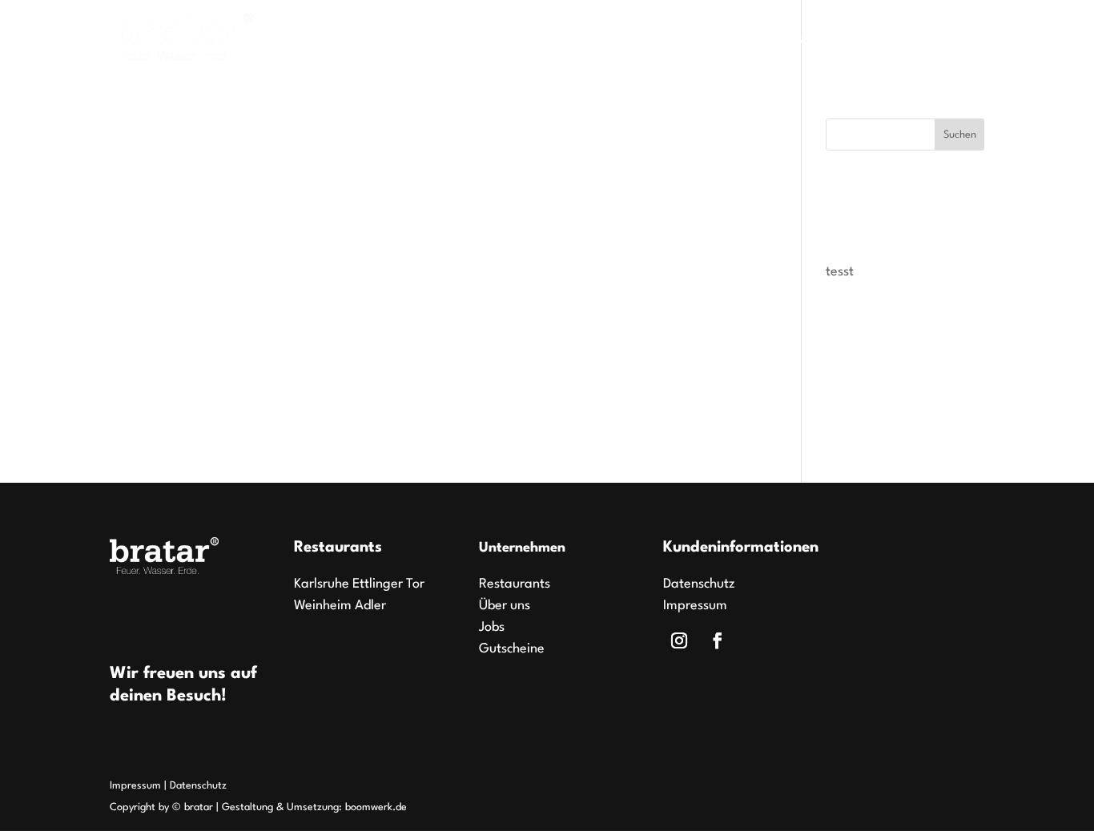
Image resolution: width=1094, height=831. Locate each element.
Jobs (736, 40)
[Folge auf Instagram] (679, 640)
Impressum (695, 605)
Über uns (894, 40)
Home (565, 40)
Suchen (959, 135)
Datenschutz (699, 584)
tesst (840, 272)
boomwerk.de (376, 807)
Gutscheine (808, 40)
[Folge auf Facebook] (718, 640)
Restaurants (645, 40)
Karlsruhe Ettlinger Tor (359, 584)
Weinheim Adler (340, 605)
